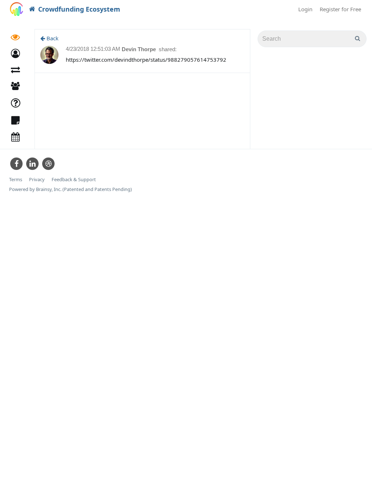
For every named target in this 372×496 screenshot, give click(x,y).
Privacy (37, 179)
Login (305, 9)
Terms (15, 179)
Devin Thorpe (139, 49)
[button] (15, 53)
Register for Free (340, 9)
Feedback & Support (74, 179)
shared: (168, 49)
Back (51, 38)
